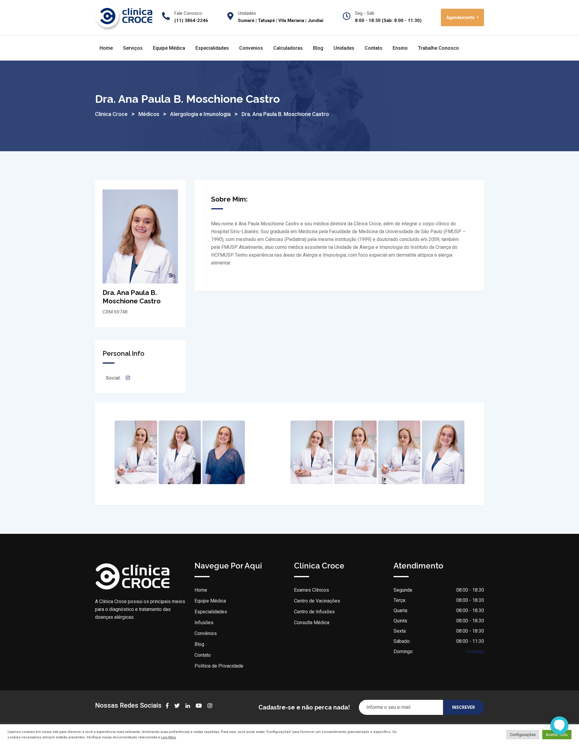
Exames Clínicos (311, 590)
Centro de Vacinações (317, 601)
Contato (373, 48)
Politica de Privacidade (219, 666)
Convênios (206, 633)
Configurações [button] (523, 734)
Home (106, 48)
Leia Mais (168, 737)
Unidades (344, 48)
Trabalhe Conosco (438, 48)
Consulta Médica (311, 622)
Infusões (204, 622)
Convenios (251, 48)
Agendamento (461, 17)
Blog (318, 48)
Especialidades (212, 48)
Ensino (400, 48)
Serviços (133, 48)
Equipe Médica (169, 48)
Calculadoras (288, 48)
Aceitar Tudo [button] (557, 734)
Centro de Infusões (314, 612)
